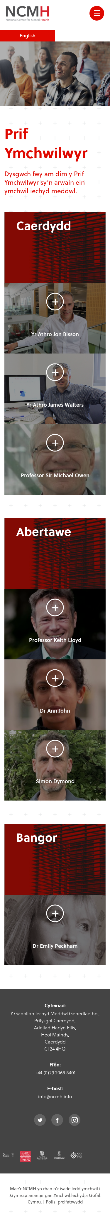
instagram (74, 1120)
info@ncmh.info (55, 1096)
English (27, 35)
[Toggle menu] (96, 13)
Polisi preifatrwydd (64, 1201)
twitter (40, 1120)
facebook (57, 1120)
